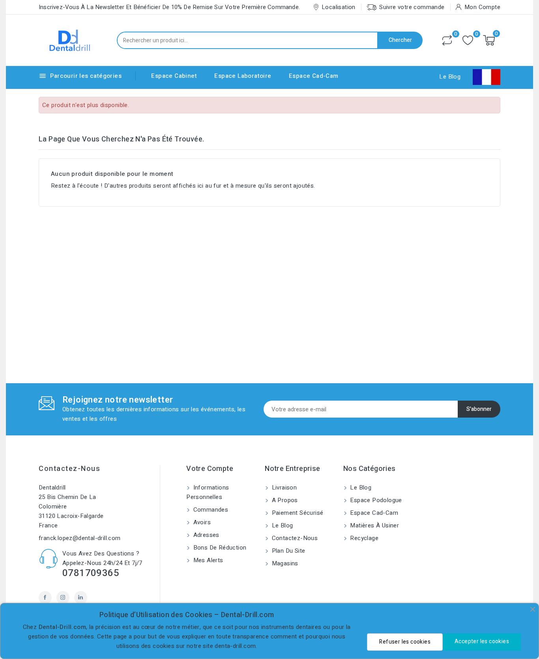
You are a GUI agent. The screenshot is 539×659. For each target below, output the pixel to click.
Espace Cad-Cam (314, 76)
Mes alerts (207, 560)
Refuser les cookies (404, 642)
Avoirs (201, 522)
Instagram (62, 597)
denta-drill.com (235, 646)
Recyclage (363, 538)
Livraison (283, 487)
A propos (284, 500)
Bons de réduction (218, 547)
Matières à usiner (373, 525)
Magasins (284, 563)
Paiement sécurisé (296, 512)
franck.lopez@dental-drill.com (80, 538)
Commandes (209, 509)
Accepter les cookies (482, 641)
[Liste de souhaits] (467, 40)
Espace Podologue (375, 500)
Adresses (205, 535)
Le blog (281, 525)
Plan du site (287, 550)
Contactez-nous (69, 468)
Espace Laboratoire (242, 76)
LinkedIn (80, 597)
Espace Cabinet (174, 76)
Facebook (45, 597)
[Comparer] (447, 40)
